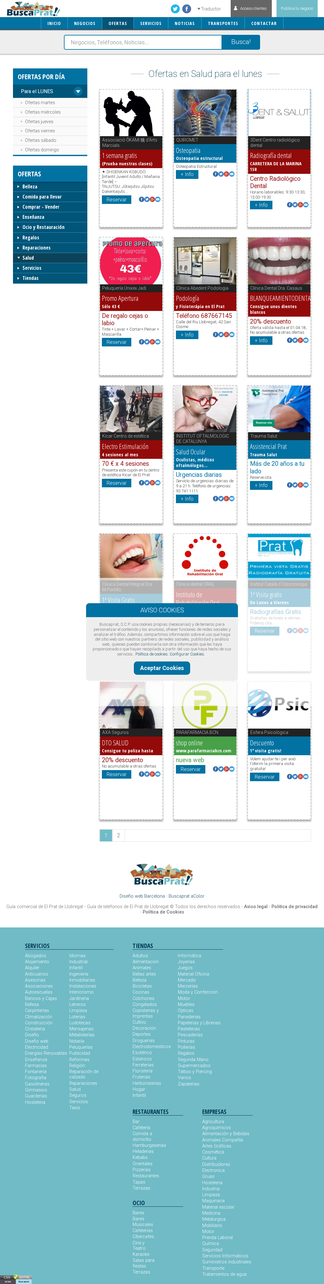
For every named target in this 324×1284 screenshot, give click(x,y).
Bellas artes (144, 974)
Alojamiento (37, 962)
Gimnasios (36, 1090)
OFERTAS (118, 23)
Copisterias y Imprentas (146, 1013)
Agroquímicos (216, 1127)
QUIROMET (187, 139)
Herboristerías (147, 1083)
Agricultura (213, 1121)
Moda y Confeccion (198, 992)
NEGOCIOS (85, 23)
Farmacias (36, 1065)
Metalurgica (214, 1219)
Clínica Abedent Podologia (202, 288)
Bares (138, 1213)
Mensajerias (81, 1029)
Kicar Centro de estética (125, 436)
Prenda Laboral (217, 1237)
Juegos (185, 968)
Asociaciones (39, 986)
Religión (77, 1065)
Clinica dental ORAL (195, 584)
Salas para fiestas (143, 1263)
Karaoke (141, 1254)
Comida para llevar (42, 196)
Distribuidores (216, 1164)
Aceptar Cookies (162, 668)
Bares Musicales (143, 1221)
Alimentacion (146, 962)
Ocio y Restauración (43, 227)
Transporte (213, 1268)
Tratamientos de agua (224, 1274)
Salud (28, 257)
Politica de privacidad (294, 906)
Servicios (31, 267)
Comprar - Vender (40, 206)
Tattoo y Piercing (195, 1071)
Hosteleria (35, 1102)
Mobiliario (212, 1225)
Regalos (30, 237)
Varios (184, 1077)
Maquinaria (213, 1201)
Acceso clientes (253, 8)
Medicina (211, 1213)
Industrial (78, 962)
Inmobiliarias (82, 980)
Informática (189, 955)
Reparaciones (36, 247)
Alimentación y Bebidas (225, 1133)
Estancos (142, 1059)
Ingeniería (78, 974)
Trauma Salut (263, 436)
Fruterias (141, 1077)
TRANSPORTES (223, 23)
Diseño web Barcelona (142, 896)
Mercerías (188, 986)
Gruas (208, 1176)
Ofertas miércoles (43, 112)
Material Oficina (193, 974)
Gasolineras (37, 1084)
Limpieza (78, 1010)
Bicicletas (142, 986)
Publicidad (79, 1053)
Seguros (77, 1095)
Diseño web (36, 1041)
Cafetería (141, 1127)
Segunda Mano (193, 1059)
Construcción (39, 1023)
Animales (142, 968)
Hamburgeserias (145, 1145)
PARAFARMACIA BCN (197, 732)
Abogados (35, 955)
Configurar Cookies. (187, 654)
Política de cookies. (152, 654)
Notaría (76, 1041)
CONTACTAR (264, 23)
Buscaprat (23, 1281)
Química (210, 1243)
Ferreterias (143, 1065)
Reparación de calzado (83, 1074)
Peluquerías (81, 1047)
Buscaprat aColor (186, 896)
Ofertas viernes (40, 130)
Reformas (79, 1059)
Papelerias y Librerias (199, 1023)
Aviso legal (256, 906)
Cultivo (139, 1022)
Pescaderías (190, 1035)
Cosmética (213, 1152)
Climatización (38, 1017)
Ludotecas (79, 1023)
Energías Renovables (46, 1053)
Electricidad (36, 1047)
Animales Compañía (222, 1140)
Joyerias (186, 962)
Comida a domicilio (142, 1136)
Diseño (32, 1035)
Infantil (76, 968)
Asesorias (35, 980)
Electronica (213, 1170)
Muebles (186, 1004)
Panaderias (189, 1017)
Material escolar (218, 1207)
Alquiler (32, 968)
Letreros (77, 1004)
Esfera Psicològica (269, 732)
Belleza (29, 186)
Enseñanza (33, 216)
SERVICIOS (151, 23)
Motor (184, 998)
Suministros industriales (226, 1262)
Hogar (139, 1089)
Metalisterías (82, 1035)
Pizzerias (142, 1170)
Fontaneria (36, 1071)
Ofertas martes (40, 102)
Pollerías (186, 1047)
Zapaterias (188, 1084)
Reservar (117, 200)
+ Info (187, 174)
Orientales (143, 1164)
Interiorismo (81, 992)
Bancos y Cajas (41, 998)
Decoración (144, 1028)
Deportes (142, 1034)
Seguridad (212, 1250)
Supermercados (194, 1065)
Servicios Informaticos (225, 1256)
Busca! (241, 42)
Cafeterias (143, 1230)
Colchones (143, 998)
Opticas (185, 1010)
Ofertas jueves (39, 121)
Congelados (145, 1004)
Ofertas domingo (42, 149)
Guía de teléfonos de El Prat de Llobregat (128, 906)
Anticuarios (36, 974)
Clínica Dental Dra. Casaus (276, 288)
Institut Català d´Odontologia (278, 584)
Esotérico (142, 1052)
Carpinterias (37, 1010)
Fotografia (35, 1077)
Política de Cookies (163, 912)
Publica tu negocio (297, 8)
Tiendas (30, 278)
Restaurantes (145, 1176)
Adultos (140, 955)
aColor (8, 1281)
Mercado (187, 980)
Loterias (77, 1017)
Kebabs (140, 1157)
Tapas (139, 1182)
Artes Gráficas (216, 1146)
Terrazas (141, 1188)
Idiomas (77, 955)
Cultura (209, 1158)
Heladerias (143, 1151)
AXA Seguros (115, 732)
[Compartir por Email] (157, 200)
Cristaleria (35, 1029)
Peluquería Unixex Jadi (124, 288)
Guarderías (36, 1096)
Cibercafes (143, 1236)
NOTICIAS (185, 23)
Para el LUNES (37, 91)
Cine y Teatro (139, 1245)
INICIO (54, 23)
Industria (211, 1189)
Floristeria (143, 1071)
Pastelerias (189, 1029)
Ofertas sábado (40, 140)
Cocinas (141, 992)
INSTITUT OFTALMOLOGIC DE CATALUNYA (202, 438)
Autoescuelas (39, 992)
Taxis (74, 1107)
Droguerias (144, 1040)
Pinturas (186, 1041)
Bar (136, 1121)
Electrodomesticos (152, 1046)
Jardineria (79, 998)
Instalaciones (82, 986)
